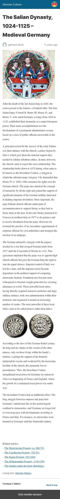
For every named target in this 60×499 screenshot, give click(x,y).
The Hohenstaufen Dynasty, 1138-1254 (24, 461)
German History (23, 473)
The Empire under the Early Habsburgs (24, 465)
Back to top (51, 485)
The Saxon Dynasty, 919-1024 (19, 457)
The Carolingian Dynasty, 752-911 (22, 452)
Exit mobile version (30, 494)
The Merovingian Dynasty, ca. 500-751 (24, 448)
